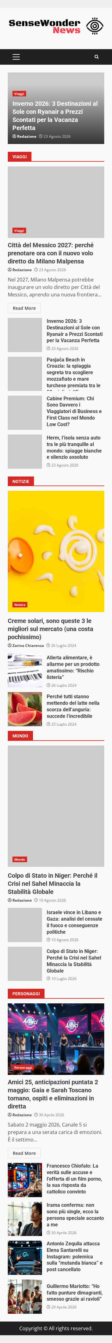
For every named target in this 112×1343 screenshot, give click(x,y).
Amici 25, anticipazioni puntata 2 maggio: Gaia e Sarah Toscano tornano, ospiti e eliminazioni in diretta (56, 1039)
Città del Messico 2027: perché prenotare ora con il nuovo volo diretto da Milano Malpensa (56, 202)
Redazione (26, 136)
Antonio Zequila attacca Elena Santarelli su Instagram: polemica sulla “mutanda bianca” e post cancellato (25, 1258)
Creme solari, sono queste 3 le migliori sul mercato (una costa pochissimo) (56, 551)
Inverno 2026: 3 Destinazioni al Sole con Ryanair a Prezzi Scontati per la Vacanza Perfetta (25, 335)
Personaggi (23, 1067)
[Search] (97, 57)
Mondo (19, 859)
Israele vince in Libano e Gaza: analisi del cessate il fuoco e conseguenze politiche (25, 925)
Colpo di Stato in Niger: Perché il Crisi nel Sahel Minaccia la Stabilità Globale (56, 806)
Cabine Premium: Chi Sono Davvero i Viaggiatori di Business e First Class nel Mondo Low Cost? (25, 413)
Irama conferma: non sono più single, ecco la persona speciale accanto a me (25, 1219)
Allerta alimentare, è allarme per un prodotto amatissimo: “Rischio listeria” (25, 670)
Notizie (20, 604)
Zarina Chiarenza (28, 645)
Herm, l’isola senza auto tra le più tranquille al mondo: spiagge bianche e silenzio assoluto (25, 451)
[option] (56, 108)
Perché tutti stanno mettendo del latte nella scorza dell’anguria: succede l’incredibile (25, 709)
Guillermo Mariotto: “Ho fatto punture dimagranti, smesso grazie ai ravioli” (25, 1297)
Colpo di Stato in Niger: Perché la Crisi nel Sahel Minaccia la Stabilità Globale (25, 964)
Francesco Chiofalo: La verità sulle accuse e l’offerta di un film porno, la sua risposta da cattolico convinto (25, 1180)
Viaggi (19, 93)
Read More (24, 308)
